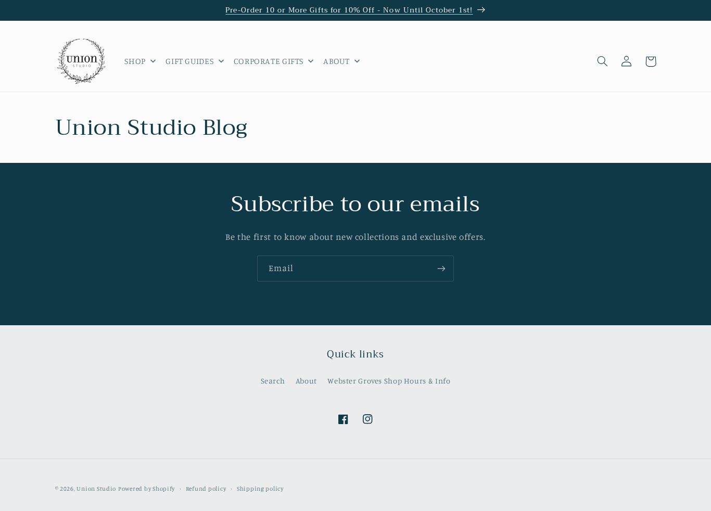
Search (273, 380)
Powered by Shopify (146, 488)
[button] (603, 61)
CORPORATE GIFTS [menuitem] (268, 61)
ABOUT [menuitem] (336, 61)
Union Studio (96, 488)
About (306, 380)
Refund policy (206, 488)
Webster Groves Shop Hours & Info (388, 380)
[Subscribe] (441, 268)
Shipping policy (260, 488)
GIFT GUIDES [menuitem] (189, 61)
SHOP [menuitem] (135, 61)
